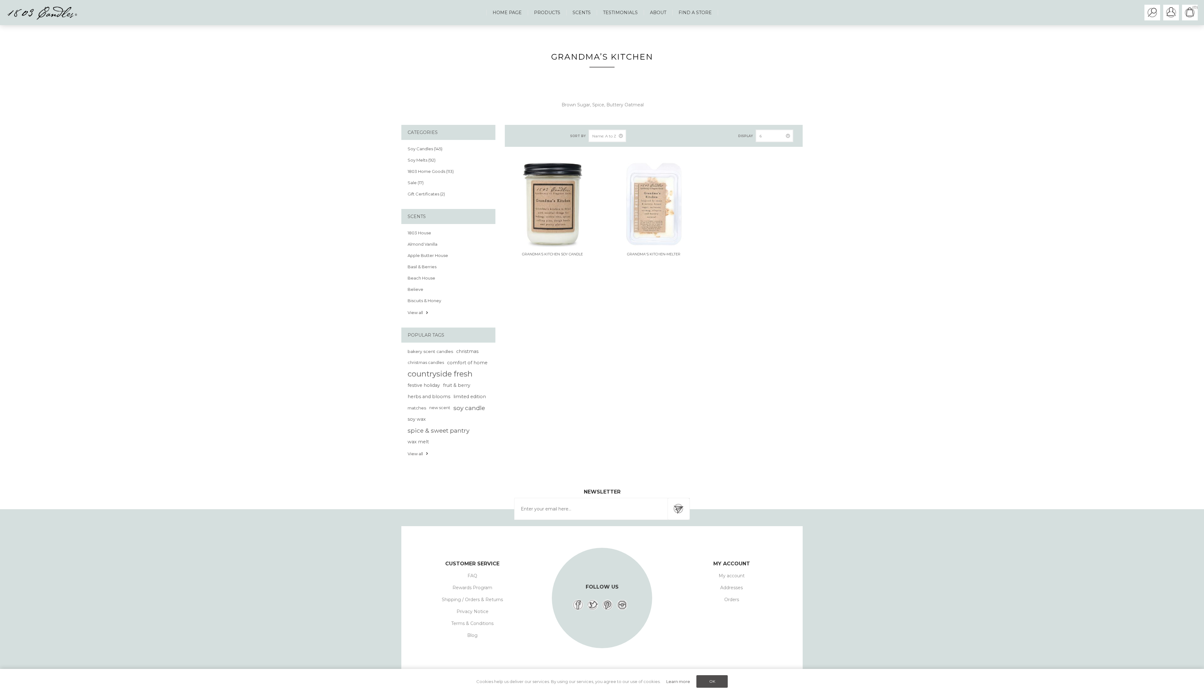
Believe (415, 289)
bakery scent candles (430, 351)
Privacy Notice (472, 611)
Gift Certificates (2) (426, 193)
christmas (467, 351)
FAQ (472, 576)
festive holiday (424, 385)
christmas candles (426, 362)
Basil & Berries (422, 266)
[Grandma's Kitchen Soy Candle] (552, 204)
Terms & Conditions (472, 623)
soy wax (417, 419)
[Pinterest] (607, 605)
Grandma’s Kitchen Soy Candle (552, 254)
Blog (472, 635)
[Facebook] (578, 605)
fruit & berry (456, 385)
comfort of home (467, 363)
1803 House (419, 232)
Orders (731, 599)
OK (712, 681)
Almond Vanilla (422, 244)
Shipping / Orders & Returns (472, 599)
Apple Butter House (428, 255)
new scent (439, 407)
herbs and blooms (429, 396)
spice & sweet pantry (438, 430)
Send (678, 509)
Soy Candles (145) (425, 148)
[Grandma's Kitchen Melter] (653, 204)
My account (732, 576)
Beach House (421, 277)
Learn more (678, 681)
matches (417, 407)
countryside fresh (440, 373)
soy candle (469, 408)
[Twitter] (592, 605)
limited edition (469, 396)
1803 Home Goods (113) (431, 171)
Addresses (731, 587)
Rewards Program (472, 587)
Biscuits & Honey (424, 300)
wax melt (418, 442)
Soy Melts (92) (422, 160)
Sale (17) (416, 182)
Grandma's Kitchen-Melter (653, 254)
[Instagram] (622, 605)
